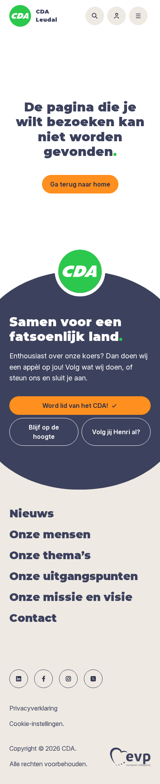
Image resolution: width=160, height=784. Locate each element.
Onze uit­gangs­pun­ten (73, 576)
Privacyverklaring (33, 708)
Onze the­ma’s (50, 555)
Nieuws (31, 513)
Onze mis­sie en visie (70, 597)
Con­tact (33, 618)
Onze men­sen (49, 534)
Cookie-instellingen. (36, 724)
